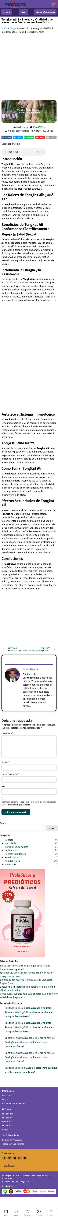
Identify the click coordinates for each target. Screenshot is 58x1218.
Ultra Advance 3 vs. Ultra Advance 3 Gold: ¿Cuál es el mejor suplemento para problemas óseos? (29, 1012)
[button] (53, 5)
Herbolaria (22, 127)
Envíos (5, 1099)
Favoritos (6, 1122)
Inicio (4, 28)
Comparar (6, 1129)
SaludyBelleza (12, 861)
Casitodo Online (13, 1008)
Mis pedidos (7, 1114)
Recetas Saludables (15, 854)
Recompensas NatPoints (13, 1103)
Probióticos (11, 850)
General (9, 840)
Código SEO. (24, 1181)
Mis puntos (7, 1118)
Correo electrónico (10, 774)
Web (3, 786)
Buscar (3, 823)
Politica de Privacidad (12, 1140)
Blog (12, 28)
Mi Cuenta (7, 1125)
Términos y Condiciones (13, 1144)
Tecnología (10, 864)
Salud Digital (11, 857)
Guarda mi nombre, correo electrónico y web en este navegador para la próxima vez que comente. (28, 803)
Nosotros (6, 1095)
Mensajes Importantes (16, 847)
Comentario (7, 733)
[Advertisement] (29, 67)
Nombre (5, 762)
